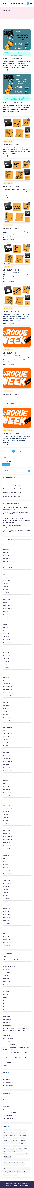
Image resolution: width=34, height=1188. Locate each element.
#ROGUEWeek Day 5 (11, 144)
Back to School (7, 997)
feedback (6, 1145)
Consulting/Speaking (8, 1103)
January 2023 (7, 646)
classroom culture (7, 1137)
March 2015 (6, 939)
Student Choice (20, 1162)
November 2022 (7, 652)
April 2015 (6, 936)
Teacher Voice (15, 1165)
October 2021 (7, 692)
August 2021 (6, 699)
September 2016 (7, 883)
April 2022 (6, 674)
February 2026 (7, 561)
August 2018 (6, 811)
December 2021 (7, 686)
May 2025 (6, 589)
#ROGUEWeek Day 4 (11, 186)
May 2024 (6, 627)
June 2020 (6, 742)
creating (5, 1143)
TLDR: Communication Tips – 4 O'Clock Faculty (15, 512)
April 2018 (6, 824)
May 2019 (6, 783)
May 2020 (6, 745)
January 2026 (7, 564)
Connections (22, 1140)
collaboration (6, 1140)
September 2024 (7, 614)
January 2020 (7, 758)
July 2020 (5, 739)
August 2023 (6, 633)
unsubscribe (8, 461)
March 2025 (6, 596)
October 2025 (7, 574)
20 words (5, 975)
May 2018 (6, 820)
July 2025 (5, 583)
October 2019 (7, 767)
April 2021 (6, 711)
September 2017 (7, 845)
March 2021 (6, 714)
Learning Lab (6, 1016)
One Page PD (7, 1025)
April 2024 (6, 630)
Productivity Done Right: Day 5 (12, 485)
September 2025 (7, 577)
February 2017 (7, 867)
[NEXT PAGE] (20, 451)
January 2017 (7, 870)
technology (22, 1165)
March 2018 (6, 827)
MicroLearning (7, 1022)
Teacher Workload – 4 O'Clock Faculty (13, 507)
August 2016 (6, 886)
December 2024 (7, 605)
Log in (6, 1076)
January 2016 (7, 908)
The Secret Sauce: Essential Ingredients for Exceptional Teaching (14, 1058)
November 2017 (7, 839)
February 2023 (7, 642)
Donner (5, 1009)
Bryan (4, 1000)
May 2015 (6, 933)
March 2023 (6, 639)
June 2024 (6, 624)
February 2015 (7, 942)
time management (7, 1174)
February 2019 (7, 792)
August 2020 (6, 736)
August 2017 (6, 849)
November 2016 (7, 877)
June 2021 (6, 705)
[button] (20, 451)
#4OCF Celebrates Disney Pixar (11, 960)
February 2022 (7, 680)
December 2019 (7, 761)
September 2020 (7, 733)
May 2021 (6, 708)
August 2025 (6, 580)
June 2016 (6, 892)
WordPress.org (9, 1085)
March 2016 (6, 902)
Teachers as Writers (8, 1041)
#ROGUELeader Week (9, 966)
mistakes (24, 1145)
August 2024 (6, 618)
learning (18, 1145)
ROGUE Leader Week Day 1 (13, 103)
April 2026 (6, 555)
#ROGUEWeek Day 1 (11, 312)
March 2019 (6, 789)
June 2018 (6, 817)
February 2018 (7, 830)
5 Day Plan (6, 978)
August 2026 (6, 543)
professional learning (18, 1151)
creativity (11, 1143)
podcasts (12, 1148)
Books (5, 1100)
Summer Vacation (8, 1038)
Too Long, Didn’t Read (9, 514)
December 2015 (7, 911)
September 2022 (7, 658)
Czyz (4, 1003)
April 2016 (6, 898)
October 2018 (7, 805)
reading (13, 1153)
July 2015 (5, 927)
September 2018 (7, 808)
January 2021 (7, 721)
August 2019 (6, 774)
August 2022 (6, 661)
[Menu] (31, 3)
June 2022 (6, 667)
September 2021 (7, 696)
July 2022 (5, 664)
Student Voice (7, 1165)
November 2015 (7, 914)
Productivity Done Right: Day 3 (12, 492)
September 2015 (7, 920)
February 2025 (7, 599)
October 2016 (7, 880)
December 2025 (7, 568)
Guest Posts (6, 1013)
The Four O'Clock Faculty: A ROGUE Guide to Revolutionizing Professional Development (15, 1053)
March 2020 (6, 752)
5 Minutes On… (7, 981)
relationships (25, 1153)
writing (15, 1174)
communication (14, 1140)
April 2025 (6, 593)
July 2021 (5, 702)
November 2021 (7, 689)
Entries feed (8, 1079)
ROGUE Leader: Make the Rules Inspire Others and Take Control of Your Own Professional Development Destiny (15, 1159)
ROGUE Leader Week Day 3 (13, 58)
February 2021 (7, 717)
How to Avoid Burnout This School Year (14, 481)
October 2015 (7, 917)
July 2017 (5, 852)
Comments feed (9, 1082)
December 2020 (7, 724)
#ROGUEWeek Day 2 (11, 270)
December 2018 (7, 799)
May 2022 (6, 671)
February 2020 (7, 755)
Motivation (6, 1148)
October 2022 (7, 655)
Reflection (19, 1153)
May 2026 (6, 552)
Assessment (22, 1132)
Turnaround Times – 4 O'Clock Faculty (13, 530)
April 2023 (6, 636)
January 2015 (7, 945)
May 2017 (6, 858)
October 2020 (7, 730)
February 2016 (7, 905)
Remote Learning (7, 1156)
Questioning (6, 1153)
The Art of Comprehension (10, 1044)
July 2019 (5, 777)
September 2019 (7, 770)
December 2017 (7, 836)
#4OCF (5, 956)
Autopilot (5, 994)
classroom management (18, 1137)
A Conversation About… (9, 988)
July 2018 (5, 814)
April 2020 (6, 749)
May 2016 (6, 895)
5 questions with (7, 985)
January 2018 (7, 833)
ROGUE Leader (7, 1109)
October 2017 (7, 842)
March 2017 (6, 864)
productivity (19, 1148)
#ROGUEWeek (8, 141)
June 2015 (6, 930)
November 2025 (7, 571)
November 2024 (7, 608)
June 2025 (6, 586)
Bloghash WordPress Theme (20, 1185)
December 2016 (7, 873)
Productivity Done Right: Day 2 (12, 496)
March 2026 (6, 558)
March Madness (7, 1019)
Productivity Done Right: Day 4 (12, 488)
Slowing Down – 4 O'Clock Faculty (12, 525)
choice (24, 1135)
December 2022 (7, 649)
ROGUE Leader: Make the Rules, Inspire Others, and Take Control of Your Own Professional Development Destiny (17, 54)
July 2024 (5, 621)
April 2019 (6, 786)
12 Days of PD (7, 972)
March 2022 (6, 677)
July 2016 (5, 889)
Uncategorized (7, 1062)
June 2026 (6, 549)
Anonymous (6, 991)
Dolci (4, 1006)
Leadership (12, 1145)
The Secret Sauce (8, 1118)
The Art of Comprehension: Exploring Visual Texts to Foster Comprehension (17, 1048)
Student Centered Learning (9, 1162)
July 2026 (5, 546)
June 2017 (6, 855)
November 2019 (7, 764)
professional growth (8, 1151)
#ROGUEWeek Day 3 (11, 228)
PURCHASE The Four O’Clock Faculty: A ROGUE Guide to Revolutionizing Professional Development (16, 520)
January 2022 (7, 683)
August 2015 (6, 923)
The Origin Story (7, 1115)
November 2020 (7, 727)
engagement (22, 1143)
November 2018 (7, 802)
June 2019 (6, 780)
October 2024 (7, 611)
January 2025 (7, 602)
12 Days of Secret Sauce (9, 1132)
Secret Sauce (6, 1035)
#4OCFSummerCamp (9, 963)
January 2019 (7, 795)
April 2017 (6, 861)
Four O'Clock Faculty (13, 3)
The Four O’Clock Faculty (10, 1112)
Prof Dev (25, 1148)
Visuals (5, 1065)
